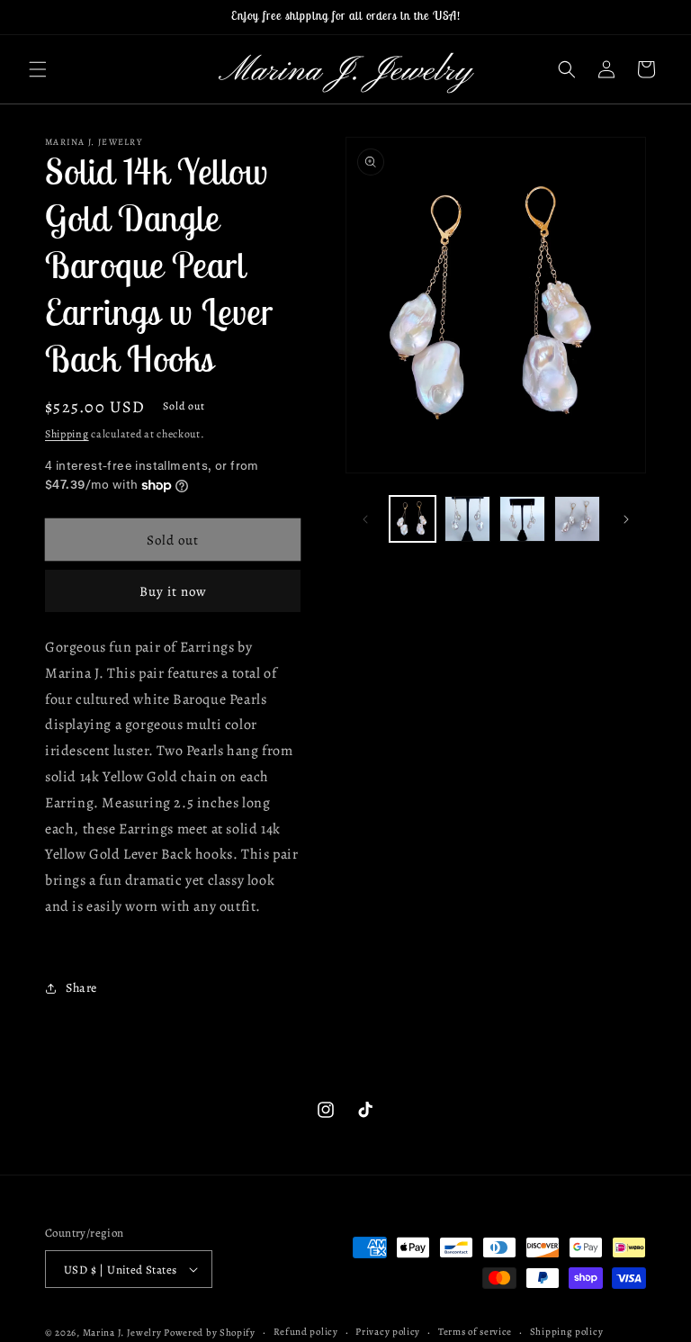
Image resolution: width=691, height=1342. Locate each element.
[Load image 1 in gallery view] (412, 519)
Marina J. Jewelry (122, 1332)
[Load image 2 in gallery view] (467, 519)
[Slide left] (365, 519)
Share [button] (81, 987)
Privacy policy (387, 1331)
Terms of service (475, 1331)
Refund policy (306, 1331)
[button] (38, 69)
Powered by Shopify (210, 1332)
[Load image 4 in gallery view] (577, 519)
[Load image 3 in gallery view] (522, 519)
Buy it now (173, 591)
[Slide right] (626, 519)
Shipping (67, 434)
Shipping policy (567, 1331)
